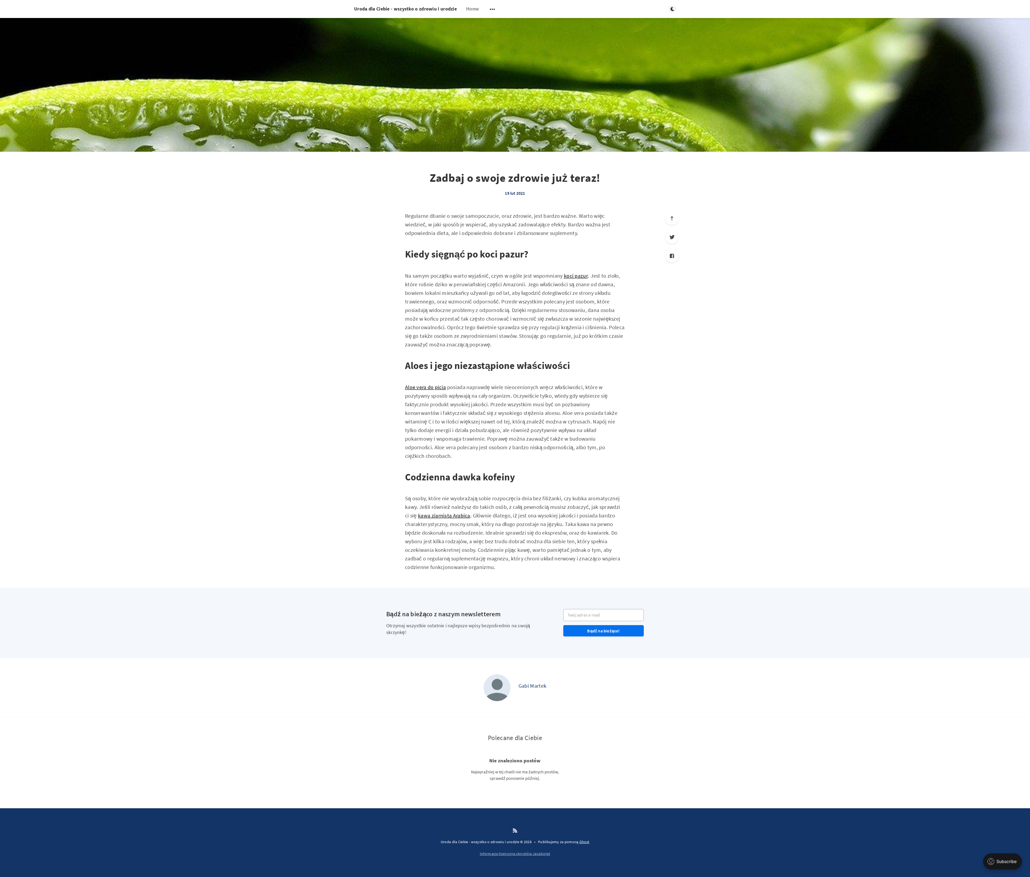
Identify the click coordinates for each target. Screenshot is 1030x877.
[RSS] (515, 830)
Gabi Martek (532, 685)
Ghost (584, 841)
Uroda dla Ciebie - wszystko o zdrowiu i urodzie (405, 9)
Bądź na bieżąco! (603, 630)
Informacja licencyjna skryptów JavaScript (515, 853)
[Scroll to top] (672, 218)
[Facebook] (672, 256)
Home (472, 9)
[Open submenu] (492, 9)
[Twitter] (672, 237)
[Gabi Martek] (497, 687)
